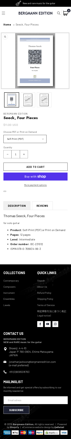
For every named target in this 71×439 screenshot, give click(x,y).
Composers (9, 286)
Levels (6, 305)
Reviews (42, 205)
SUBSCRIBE (16, 410)
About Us (42, 286)
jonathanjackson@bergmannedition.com (32, 361)
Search (41, 280)
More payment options (35, 185)
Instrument (9, 292)
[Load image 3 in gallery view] (44, 100)
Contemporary (11, 280)
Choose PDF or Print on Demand (20, 132)
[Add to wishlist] (4, 191)
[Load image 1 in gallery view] (11, 100)
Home (7, 24)
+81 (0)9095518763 (19, 371)
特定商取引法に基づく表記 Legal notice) (51, 313)
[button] (58, 13)
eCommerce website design (36, 427)
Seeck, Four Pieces (27, 24)
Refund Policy (44, 292)
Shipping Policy (45, 298)
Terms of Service (46, 305)
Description (17, 205)
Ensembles (9, 298)
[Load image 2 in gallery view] (28, 100)
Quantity (7, 147)
